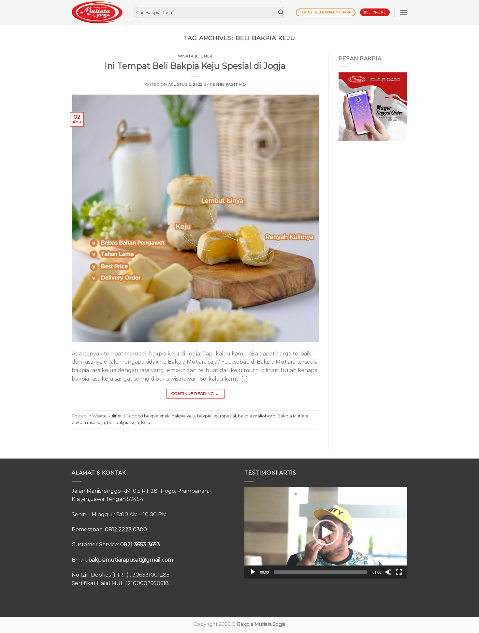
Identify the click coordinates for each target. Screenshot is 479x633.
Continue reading (195, 393)
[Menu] (403, 12)
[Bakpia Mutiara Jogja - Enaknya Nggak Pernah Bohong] (97, 12)
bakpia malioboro (256, 416)
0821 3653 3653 (140, 544)
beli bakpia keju (123, 422)
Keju (145, 422)
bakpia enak (156, 416)
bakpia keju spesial (216, 416)
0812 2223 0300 (126, 529)
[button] (326, 533)
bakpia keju (183, 416)
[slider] (320, 572)
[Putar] (253, 572)
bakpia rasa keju (88, 422)
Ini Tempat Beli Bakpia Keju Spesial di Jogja (195, 66)
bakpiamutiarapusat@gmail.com (130, 560)
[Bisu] (388, 572)
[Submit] (280, 12)
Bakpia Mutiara (292, 416)
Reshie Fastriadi (228, 84)
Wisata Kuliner (195, 56)
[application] (325, 533)
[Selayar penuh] (399, 572)
